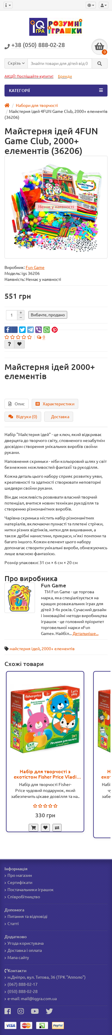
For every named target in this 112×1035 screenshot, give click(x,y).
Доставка (60, 416)
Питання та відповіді (27, 916)
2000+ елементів (58, 648)
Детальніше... (86, 633)
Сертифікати (19, 882)
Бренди (65, 76)
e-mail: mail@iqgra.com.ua (32, 998)
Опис (20, 403)
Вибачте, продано (48, 314)
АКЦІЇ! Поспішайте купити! (28, 76)
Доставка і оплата (24, 950)
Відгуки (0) (26, 416)
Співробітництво (23, 896)
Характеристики (58, 403)
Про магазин (19, 875)
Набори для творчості (36, 105)
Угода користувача (25, 943)
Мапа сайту (18, 957)
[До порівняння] (57, 828)
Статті (13, 923)
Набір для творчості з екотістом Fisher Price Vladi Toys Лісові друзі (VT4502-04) (45, 774)
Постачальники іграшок (30, 889)
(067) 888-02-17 (22, 984)
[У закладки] (45, 828)
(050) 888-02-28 (22, 991)
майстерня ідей (25, 648)
